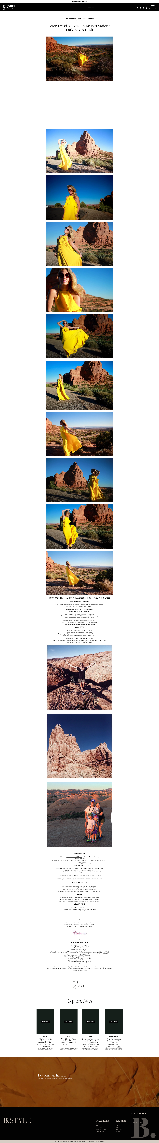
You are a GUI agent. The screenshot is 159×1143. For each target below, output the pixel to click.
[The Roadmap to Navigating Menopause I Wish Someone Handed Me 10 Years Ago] (45, 1021)
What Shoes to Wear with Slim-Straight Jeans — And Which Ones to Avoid (69, 1042)
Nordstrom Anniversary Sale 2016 (94, 953)
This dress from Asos (69, 620)
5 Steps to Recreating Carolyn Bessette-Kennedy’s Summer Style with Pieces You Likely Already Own (90, 1043)
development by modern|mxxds (95, 1141)
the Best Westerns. (90, 886)
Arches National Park (77, 632)
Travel (84, 18)
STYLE (79, 18)
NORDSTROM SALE (113, 1036)
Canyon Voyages (82, 868)
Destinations (70, 18)
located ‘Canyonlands (84, 888)
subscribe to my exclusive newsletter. (84, 925)
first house (82, 1141)
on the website (96, 891)
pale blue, (93, 620)
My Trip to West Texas (79, 947)
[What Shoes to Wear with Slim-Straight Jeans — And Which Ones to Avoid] (69, 1021)
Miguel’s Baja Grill (65, 899)
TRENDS (91, 18)
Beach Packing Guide (79, 950)
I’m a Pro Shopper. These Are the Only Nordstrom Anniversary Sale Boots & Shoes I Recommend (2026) (113, 1043)
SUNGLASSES (97, 598)
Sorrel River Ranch (90, 889)
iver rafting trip (70, 868)
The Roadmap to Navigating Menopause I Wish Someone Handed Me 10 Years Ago (45, 1043)
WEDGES (88, 598)
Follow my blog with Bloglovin (79, 961)
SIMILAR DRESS (78, 598)
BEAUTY (45, 1036)
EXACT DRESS (54, 598)
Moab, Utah (88, 632)
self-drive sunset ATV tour (74, 857)
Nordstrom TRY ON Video (79, 958)
